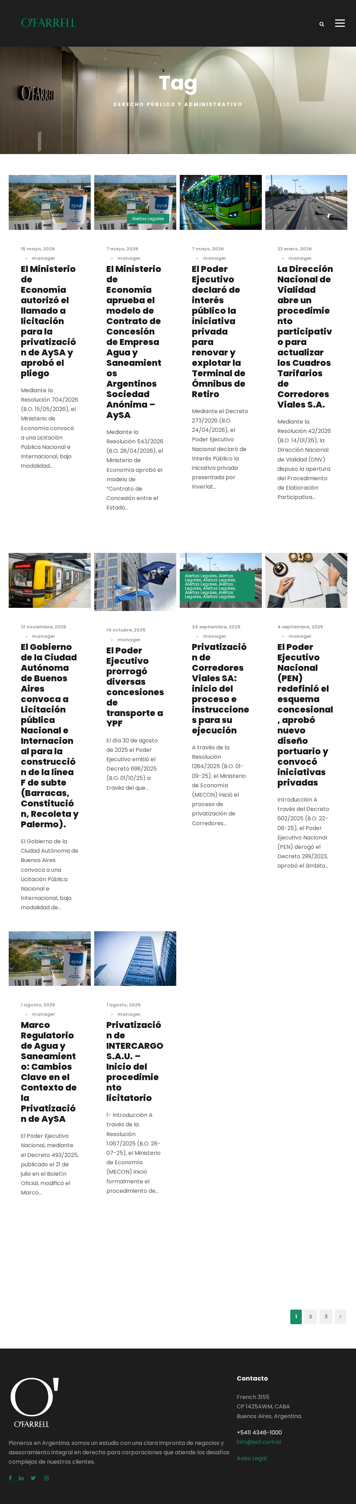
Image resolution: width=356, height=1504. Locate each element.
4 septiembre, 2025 (300, 627)
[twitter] (34, 1478)
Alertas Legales (148, 219)
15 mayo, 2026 (38, 249)
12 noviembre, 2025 (43, 627)
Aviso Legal (252, 1458)
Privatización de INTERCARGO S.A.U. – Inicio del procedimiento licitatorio (134, 1061)
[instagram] (46, 1478)
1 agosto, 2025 (38, 1005)
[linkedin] (21, 1478)
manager (43, 258)
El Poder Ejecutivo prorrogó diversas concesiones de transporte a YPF (135, 687)
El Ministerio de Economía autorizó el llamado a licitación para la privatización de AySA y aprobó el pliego (48, 321)
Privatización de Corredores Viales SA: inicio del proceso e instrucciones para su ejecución (220, 689)
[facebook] (10, 1478)
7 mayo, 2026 (122, 249)
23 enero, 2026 (294, 249)
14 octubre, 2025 (126, 630)
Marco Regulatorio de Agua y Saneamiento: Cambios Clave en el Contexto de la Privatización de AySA (49, 1072)
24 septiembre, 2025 (216, 627)
